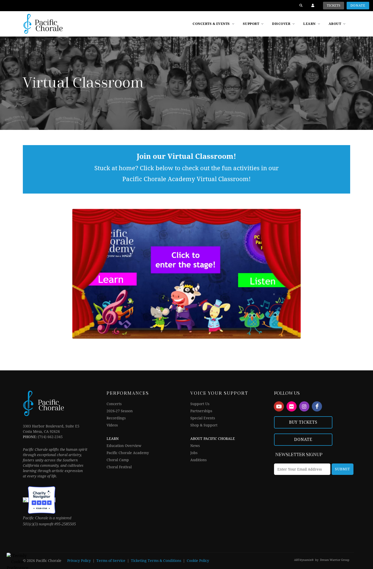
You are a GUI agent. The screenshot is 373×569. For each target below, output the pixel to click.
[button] (283, 24)
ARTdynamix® (304, 560)
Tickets (333, 5)
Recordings (116, 418)
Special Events (202, 418)
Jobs (193, 453)
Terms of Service (110, 561)
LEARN (113, 439)
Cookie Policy (198, 561)
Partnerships (201, 411)
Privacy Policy (79, 561)
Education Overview (124, 446)
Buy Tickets (303, 422)
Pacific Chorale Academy (128, 453)
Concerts (114, 404)
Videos (112, 425)
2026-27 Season (120, 411)
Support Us (199, 404)
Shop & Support (203, 425)
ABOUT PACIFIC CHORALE (212, 439)
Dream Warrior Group (334, 560)
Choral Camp (118, 460)
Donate (357, 5)
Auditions (198, 460)
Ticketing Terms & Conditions (156, 561)
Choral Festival (119, 467)
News (195, 446)
